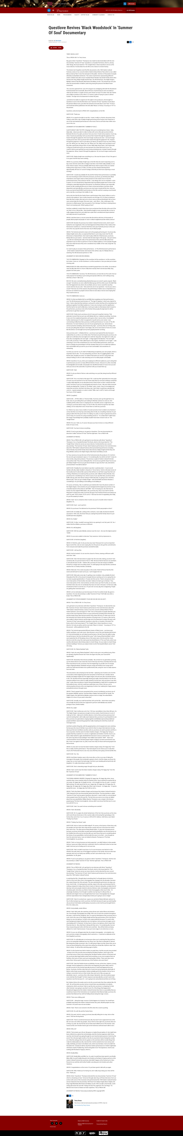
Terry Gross (58, 40)
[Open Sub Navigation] (55, 14)
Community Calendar (98, 14)
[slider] (55, 10)
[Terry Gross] (69, 1104)
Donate (132, 3)
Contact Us (111, 14)
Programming (67, 14)
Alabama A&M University (83, 1120)
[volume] (53, 10)
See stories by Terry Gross (82, 1105)
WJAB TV (77, 14)
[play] (49, 10)
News (58, 14)
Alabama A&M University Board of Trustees (85, 1124)
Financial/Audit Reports (102, 1124)
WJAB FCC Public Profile (102, 1120)
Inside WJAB (50, 14)
